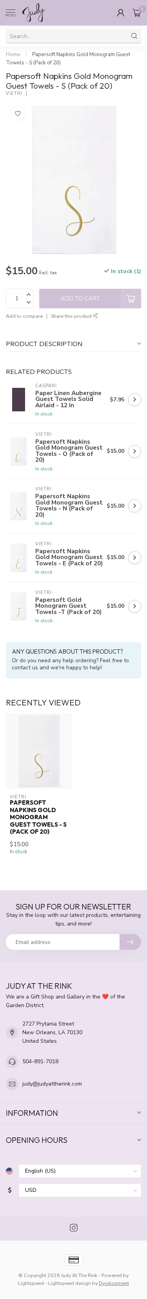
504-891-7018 (40, 1061)
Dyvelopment (114, 1283)
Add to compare (24, 316)
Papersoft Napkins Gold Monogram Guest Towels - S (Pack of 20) (38, 817)
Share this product (72, 316)
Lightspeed (31, 1283)
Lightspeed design (69, 1283)
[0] (136, 12)
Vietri (14, 93)
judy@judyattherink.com (52, 1084)
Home (13, 54)
